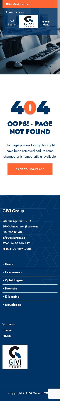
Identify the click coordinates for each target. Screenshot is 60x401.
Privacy (6, 336)
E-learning (12, 296)
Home (9, 264)
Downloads (13, 305)
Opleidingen (14, 280)
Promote (11, 288)
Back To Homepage (30, 169)
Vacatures (8, 324)
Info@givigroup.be (18, 4)
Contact (7, 330)
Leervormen (13, 272)
